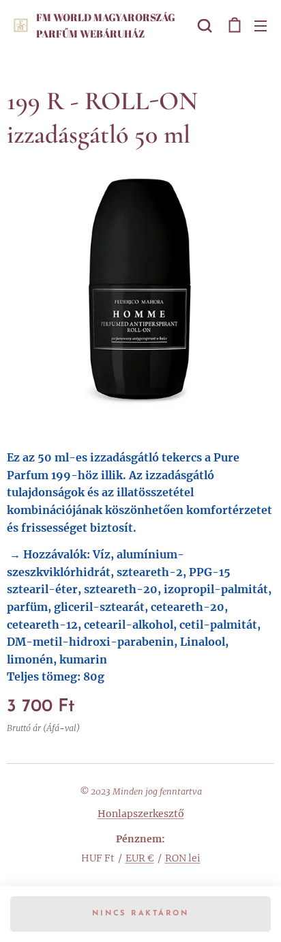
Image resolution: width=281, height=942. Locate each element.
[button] (205, 25)
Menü (260, 25)
